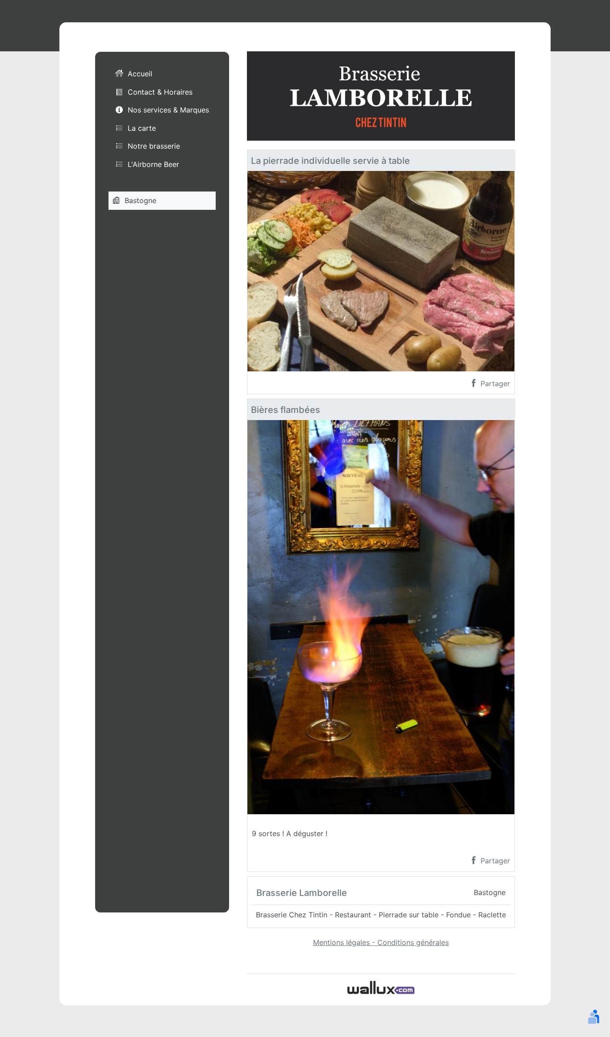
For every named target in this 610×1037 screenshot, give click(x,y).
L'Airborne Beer (153, 164)
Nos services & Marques (168, 110)
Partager (494, 383)
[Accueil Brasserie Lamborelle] (381, 95)
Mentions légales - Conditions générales (381, 942)
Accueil (140, 74)
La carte (142, 128)
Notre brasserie (154, 146)
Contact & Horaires (160, 91)
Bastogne (140, 200)
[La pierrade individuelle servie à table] (380, 270)
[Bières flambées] (380, 616)
